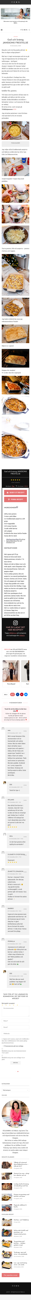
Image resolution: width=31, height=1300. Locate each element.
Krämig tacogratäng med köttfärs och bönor (21, 1195)
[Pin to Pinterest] (22, 694)
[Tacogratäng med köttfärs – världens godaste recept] (7, 1244)
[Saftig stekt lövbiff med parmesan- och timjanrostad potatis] (7, 1233)
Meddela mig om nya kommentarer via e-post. (14, 1052)
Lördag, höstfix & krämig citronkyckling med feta (21, 1185)
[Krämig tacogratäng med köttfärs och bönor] (7, 1197)
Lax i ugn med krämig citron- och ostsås (20, 1263)
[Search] (29, 29)
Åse (13, 486)
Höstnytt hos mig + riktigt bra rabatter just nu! (21, 1174)
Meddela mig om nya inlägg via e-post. (13, 1058)
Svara (25, 731)
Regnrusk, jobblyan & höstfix (20, 1206)
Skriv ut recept (16, 492)
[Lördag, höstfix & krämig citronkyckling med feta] (7, 1186)
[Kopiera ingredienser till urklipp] (17, 507)
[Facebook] (12, 1286)
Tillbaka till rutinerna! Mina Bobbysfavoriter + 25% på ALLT (21, 1164)
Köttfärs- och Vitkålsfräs (21, 1220)
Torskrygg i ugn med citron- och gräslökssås (20, 1253)
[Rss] (26, 29)
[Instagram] (14, 2)
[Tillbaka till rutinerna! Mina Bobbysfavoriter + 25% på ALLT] (7, 1165)
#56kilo (22, 635)
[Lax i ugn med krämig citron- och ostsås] (7, 1265)
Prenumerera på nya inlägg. (14, 1046)
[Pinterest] (16, 2)
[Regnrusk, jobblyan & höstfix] (7, 1207)
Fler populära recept (10, 1275)
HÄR (14, 109)
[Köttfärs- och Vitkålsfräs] (7, 1222)
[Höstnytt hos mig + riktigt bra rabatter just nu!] (7, 1176)
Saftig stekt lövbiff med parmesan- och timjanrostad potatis (21, 1232)
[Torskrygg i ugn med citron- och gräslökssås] (7, 1255)
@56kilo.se (13, 633)
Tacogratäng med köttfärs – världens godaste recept (19, 1243)
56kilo (16, 1131)
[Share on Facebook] (17, 694)
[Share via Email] (26, 694)
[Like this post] (13, 694)
